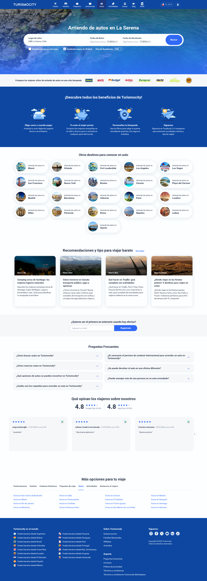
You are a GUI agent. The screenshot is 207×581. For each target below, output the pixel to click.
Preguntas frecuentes (113, 559)
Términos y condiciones (114, 570)
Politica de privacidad (113, 567)
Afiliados (107, 542)
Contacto (108, 563)
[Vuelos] (24, 4)
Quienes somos (110, 534)
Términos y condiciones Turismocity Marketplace (125, 574)
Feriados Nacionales (112, 538)
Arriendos (108, 545)
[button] (178, 4)
